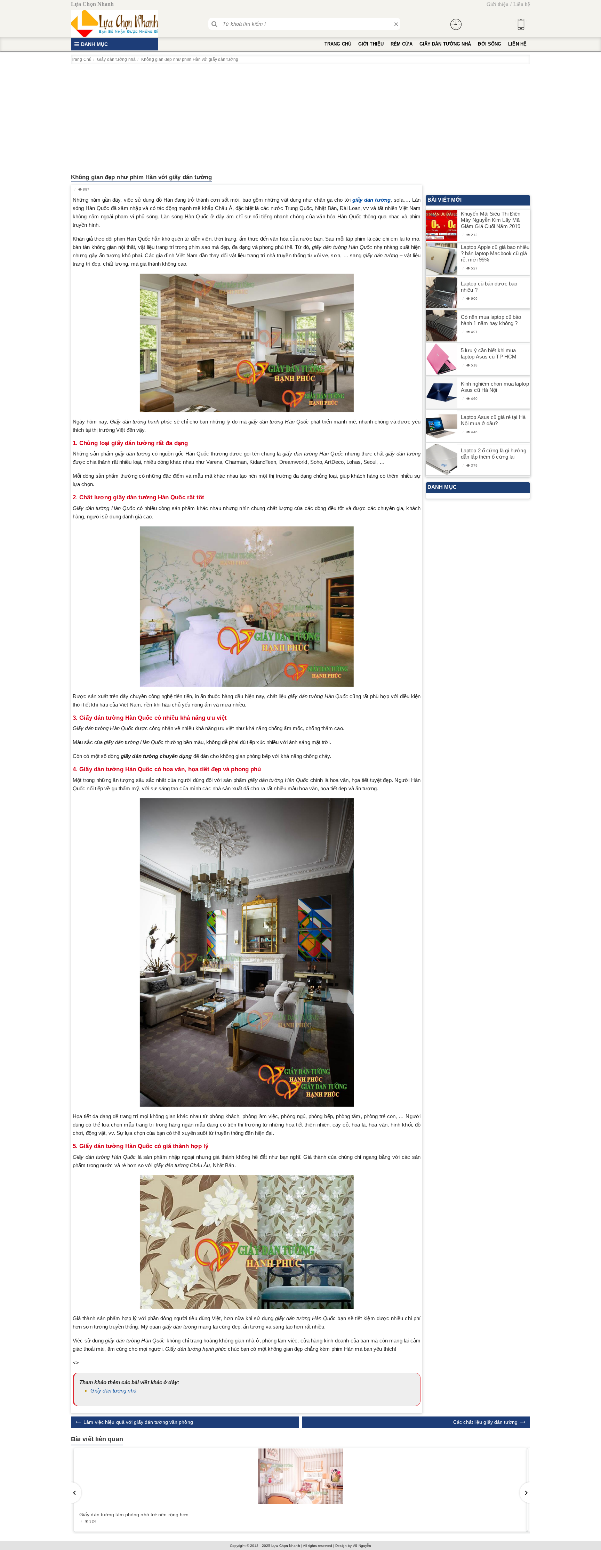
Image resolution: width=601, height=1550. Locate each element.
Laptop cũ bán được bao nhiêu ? (489, 287)
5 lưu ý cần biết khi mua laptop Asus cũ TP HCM (488, 353)
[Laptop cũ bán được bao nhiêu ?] (441, 292)
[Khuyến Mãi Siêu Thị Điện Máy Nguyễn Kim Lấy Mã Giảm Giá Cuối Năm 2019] (441, 226)
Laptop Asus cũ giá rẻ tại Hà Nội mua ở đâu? (493, 420)
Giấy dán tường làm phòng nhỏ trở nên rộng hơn (134, 1514)
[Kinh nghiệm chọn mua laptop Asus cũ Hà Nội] (441, 393)
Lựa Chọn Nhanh (285, 1546)
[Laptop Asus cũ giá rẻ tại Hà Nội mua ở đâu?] (441, 426)
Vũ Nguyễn (362, 1546)
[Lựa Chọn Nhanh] (114, 23)
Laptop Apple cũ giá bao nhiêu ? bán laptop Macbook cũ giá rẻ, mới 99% (495, 253)
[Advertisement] (300, 116)
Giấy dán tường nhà (445, 44)
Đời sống (489, 44)
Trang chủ (337, 44)
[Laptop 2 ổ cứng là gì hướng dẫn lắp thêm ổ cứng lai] (441, 459)
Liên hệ (521, 4)
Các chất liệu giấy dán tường (485, 1422)
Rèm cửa (401, 44)
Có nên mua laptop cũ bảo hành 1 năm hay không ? (491, 320)
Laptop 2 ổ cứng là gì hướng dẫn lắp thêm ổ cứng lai (493, 453)
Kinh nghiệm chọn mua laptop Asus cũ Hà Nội (495, 387)
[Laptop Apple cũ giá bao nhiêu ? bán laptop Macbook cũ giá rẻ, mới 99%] (441, 259)
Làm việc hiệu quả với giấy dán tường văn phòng (138, 1422)
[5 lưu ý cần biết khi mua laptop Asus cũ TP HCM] (441, 359)
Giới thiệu (497, 4)
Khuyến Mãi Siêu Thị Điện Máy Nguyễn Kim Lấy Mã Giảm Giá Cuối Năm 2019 (490, 220)
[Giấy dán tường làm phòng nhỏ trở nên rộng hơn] (300, 1476)
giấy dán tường (371, 200)
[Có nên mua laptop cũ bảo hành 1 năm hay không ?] (441, 326)
